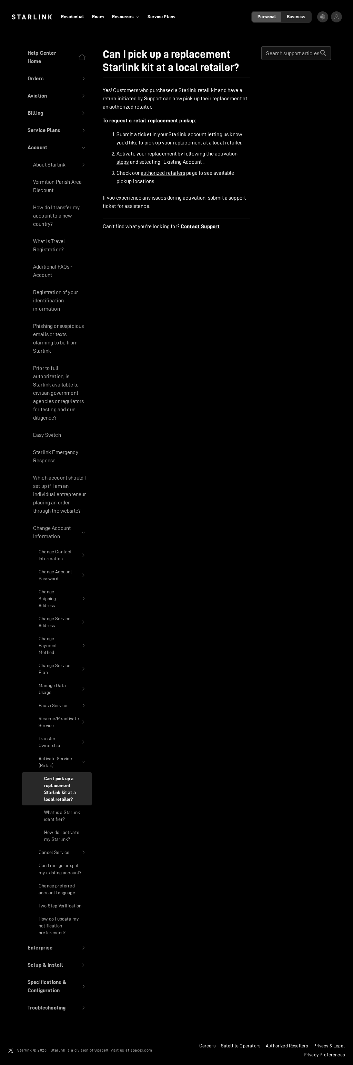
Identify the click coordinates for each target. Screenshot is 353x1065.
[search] (323, 53)
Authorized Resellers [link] (287, 1045)
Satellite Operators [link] (240, 1045)
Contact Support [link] (200, 226)
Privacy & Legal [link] (329, 1045)
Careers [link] (207, 1045)
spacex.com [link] (141, 1050)
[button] (57, 78)
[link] (32, 16)
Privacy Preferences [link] (324, 1054)
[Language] (322, 16)
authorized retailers (163, 173)
